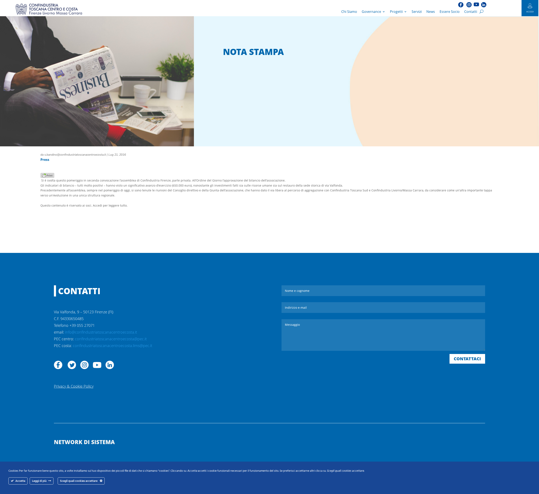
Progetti (396, 11)
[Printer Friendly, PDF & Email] (47, 175)
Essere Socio (450, 11)
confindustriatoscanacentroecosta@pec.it (111, 338)
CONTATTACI (467, 359)
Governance (371, 11)
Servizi (417, 11)
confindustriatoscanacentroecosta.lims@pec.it (112, 345)
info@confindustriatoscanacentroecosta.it (101, 332)
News (430, 11)
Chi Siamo (349, 11)
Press (44, 159)
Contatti (470, 11)
